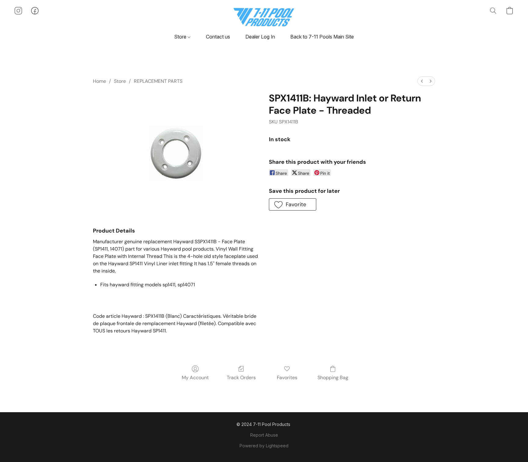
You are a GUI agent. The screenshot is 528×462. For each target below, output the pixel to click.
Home (99, 81)
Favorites (287, 377)
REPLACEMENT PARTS (158, 81)
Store (181, 37)
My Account (195, 377)
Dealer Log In (260, 37)
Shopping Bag (332, 377)
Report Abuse (264, 435)
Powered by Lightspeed (264, 445)
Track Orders (241, 377)
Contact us (218, 37)
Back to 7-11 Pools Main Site (322, 37)
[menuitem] (422, 81)
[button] (264, 17)
